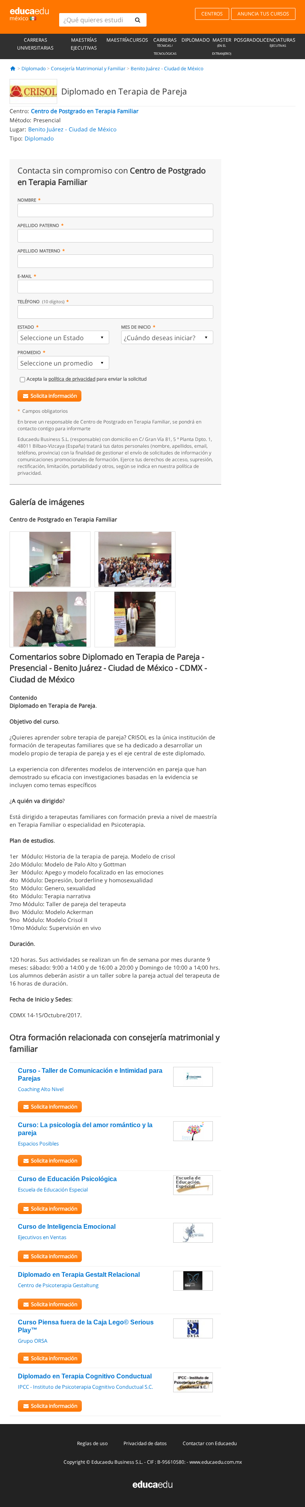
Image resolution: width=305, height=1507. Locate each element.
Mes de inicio (136, 327)
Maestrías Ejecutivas (84, 44)
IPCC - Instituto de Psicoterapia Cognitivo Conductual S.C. (85, 1386)
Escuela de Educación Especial (53, 1189)
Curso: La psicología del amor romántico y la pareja (85, 1129)
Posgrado (247, 40)
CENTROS (212, 13)
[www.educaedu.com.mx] (152, 1483)
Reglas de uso (92, 1443)
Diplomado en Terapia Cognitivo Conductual (85, 1376)
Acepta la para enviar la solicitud (87, 378)
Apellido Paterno (38, 225)
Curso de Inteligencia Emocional (67, 1226)
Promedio (29, 352)
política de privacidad (71, 378)
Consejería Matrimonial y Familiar (88, 68)
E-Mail (24, 276)
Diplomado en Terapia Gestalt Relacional (79, 1274)
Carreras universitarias (35, 44)
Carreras (165, 46)
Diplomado (195, 40)
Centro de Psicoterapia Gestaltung (58, 1285)
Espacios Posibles (38, 1143)
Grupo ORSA (32, 1340)
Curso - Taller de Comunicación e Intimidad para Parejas (90, 1074)
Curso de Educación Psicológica (67, 1179)
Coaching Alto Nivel (41, 1089)
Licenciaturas (277, 42)
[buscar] (137, 20)
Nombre (26, 200)
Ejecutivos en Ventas (42, 1237)
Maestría (117, 40)
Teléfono (40, 301)
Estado (25, 327)
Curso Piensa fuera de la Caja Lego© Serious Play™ (86, 1326)
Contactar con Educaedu (210, 1443)
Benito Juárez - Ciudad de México (167, 68)
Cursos (138, 40)
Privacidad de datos (145, 1443)
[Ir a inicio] (13, 68)
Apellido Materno (38, 251)
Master (221, 46)
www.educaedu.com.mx (215, 1462)
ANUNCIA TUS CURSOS (263, 13)
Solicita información (54, 395)
